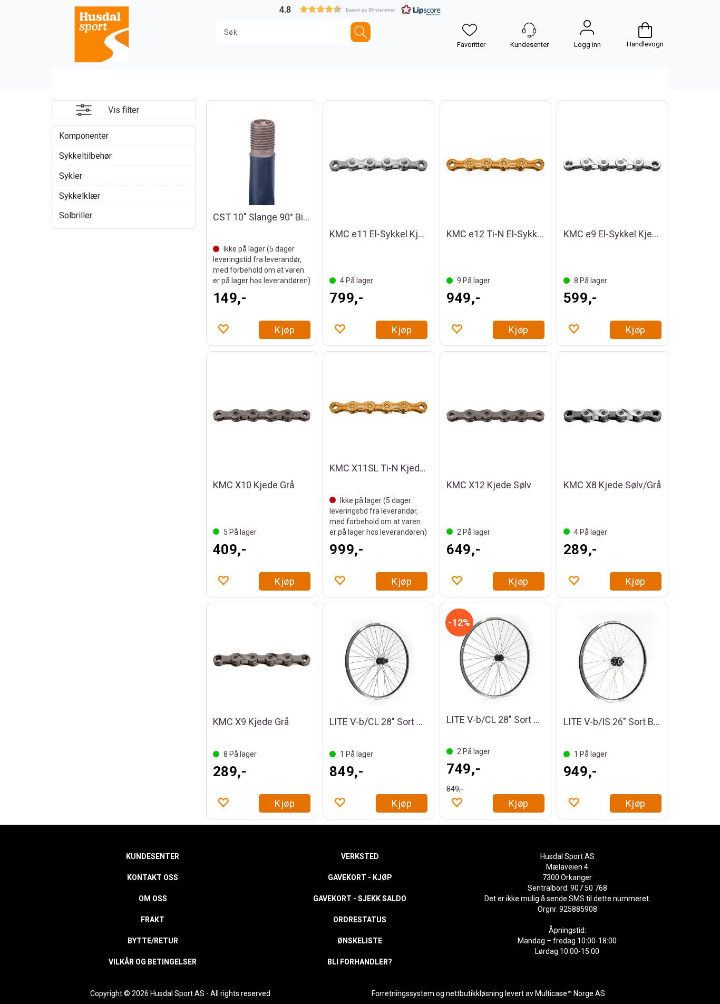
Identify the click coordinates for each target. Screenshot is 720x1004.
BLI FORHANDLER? (359, 962)
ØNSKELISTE (359, 941)
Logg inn (587, 30)
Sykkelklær (79, 196)
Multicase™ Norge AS (570, 993)
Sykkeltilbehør (85, 156)
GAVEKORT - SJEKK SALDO (359, 898)
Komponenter (84, 136)
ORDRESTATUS (359, 919)
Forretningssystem (403, 993)
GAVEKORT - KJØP (360, 877)
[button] (360, 9)
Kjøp (285, 329)
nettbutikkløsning (474, 993)
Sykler (70, 176)
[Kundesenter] (529, 30)
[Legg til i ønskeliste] (223, 328)
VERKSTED (360, 856)
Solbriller (75, 215)
